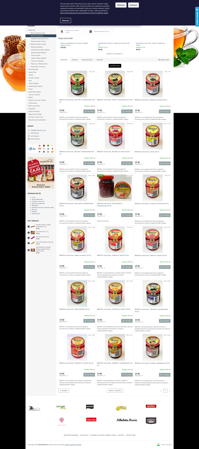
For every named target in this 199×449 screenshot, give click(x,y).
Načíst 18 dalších (115, 391)
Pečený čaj (32, 30)
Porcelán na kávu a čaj (36, 117)
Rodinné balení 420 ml (38, 41)
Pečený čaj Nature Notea (38, 44)
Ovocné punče (35, 55)
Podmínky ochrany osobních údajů (43, 207)
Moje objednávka (37, 199)
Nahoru (64, 391)
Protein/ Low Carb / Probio (37, 100)
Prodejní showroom (38, 201)
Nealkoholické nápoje (35, 86)
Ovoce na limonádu (37, 61)
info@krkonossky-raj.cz (38, 130)
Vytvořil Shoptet (166, 445)
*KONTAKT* (121, 435)
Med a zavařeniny (34, 106)
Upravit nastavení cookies (73, 445)
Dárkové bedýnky (34, 111)
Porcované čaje (33, 69)
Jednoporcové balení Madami (40, 50)
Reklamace (35, 205)
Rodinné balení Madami (38, 53)
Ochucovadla (33, 103)
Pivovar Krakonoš (34, 95)
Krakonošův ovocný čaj (38, 67)
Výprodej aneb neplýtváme (37, 120)
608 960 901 (35, 133)
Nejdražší (75, 60)
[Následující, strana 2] (165, 391)
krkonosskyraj (35, 139)
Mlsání (31, 97)
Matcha (31, 75)
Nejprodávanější (87, 60)
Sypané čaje (32, 72)
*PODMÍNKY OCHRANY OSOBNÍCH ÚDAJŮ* (103, 435)
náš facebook (35, 136)
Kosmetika (32, 109)
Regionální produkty (35, 114)
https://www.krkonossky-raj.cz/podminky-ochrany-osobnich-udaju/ (84, 13)
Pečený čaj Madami (37, 47)
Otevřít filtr (115, 66)
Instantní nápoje (34, 78)
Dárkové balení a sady (38, 33)
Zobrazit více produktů (114, 54)
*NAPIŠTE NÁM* (131, 435)
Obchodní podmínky (38, 203)
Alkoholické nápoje (35, 92)
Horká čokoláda (34, 83)
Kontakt (34, 211)
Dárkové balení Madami (38, 58)
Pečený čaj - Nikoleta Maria (39, 64)
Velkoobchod (36, 213)
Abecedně (100, 60)
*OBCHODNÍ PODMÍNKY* (71, 435)
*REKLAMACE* (84, 435)
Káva (30, 81)
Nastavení (65, 20)
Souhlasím (133, 5)
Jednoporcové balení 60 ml (39, 39)
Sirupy (31, 89)
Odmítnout (121, 5)
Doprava (34, 209)
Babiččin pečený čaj (37, 36)
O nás (33, 197)
